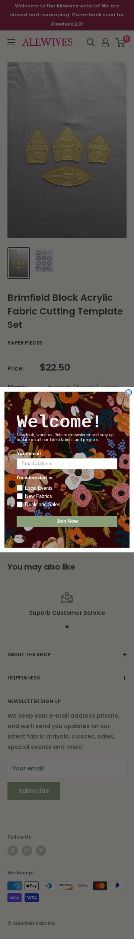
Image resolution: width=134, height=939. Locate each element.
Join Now (67, 521)
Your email (29, 453)
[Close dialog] (129, 392)
